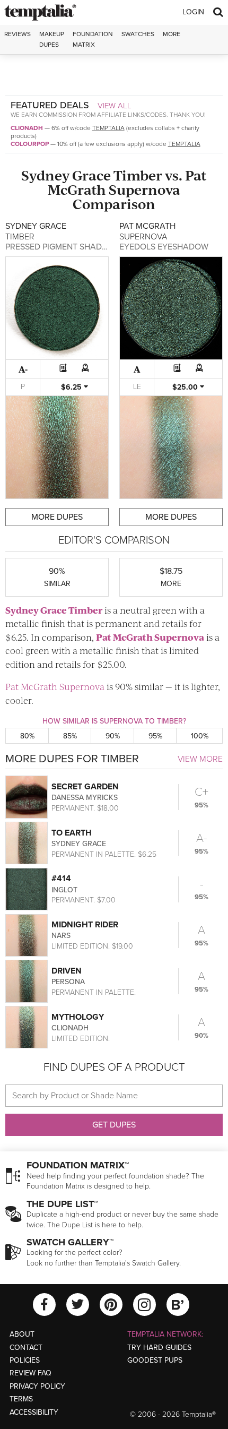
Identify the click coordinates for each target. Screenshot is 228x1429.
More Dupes (57, 517)
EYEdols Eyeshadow (163, 247)
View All (114, 105)
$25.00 (186, 387)
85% (70, 736)
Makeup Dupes (51, 39)
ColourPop (30, 144)
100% (199, 736)
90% (113, 736)
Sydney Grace (66, 175)
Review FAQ (30, 1373)
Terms (21, 1399)
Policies (25, 1360)
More (171, 34)
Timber (137, 175)
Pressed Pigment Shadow (60, 247)
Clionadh (27, 128)
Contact (26, 1347)
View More (200, 759)
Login (193, 11)
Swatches (137, 34)
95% (155, 736)
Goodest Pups (154, 1360)
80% (27, 736)
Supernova (144, 189)
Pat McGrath (124, 637)
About (22, 1334)
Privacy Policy (37, 1386)
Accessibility (34, 1412)
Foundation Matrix (93, 39)
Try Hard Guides (159, 1347)
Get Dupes (114, 1125)
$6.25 (72, 387)
